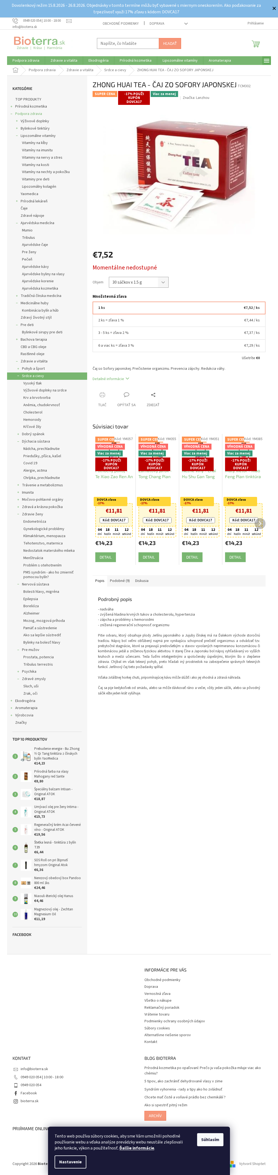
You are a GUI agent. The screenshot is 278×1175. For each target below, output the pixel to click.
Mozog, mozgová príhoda (44, 620)
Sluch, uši (31, 686)
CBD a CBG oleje (33, 347)
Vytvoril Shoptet (252, 1164)
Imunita (28, 492)
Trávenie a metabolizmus (42, 485)
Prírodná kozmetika (31, 106)
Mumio (27, 230)
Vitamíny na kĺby (35, 143)
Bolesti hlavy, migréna (41, 591)
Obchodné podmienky (121, 23)
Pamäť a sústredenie (40, 628)
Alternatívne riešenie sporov (167, 1035)
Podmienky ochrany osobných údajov (174, 1021)
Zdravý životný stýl (36, 317)
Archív (155, 1115)
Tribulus (28, 237)
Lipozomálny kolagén (39, 186)
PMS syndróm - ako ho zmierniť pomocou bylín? (48, 575)
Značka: (196, 98)
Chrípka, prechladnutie (41, 478)
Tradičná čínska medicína (41, 296)
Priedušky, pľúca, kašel (42, 456)
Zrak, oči (30, 693)
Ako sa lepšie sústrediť (42, 635)
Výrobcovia (24, 715)
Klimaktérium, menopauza (44, 536)
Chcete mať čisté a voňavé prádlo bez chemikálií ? (185, 1097)
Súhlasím (210, 1140)
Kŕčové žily (32, 427)
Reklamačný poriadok (161, 1007)
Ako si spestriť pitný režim (165, 1105)
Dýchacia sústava (36, 441)
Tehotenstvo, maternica (43, 543)
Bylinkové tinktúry (35, 128)
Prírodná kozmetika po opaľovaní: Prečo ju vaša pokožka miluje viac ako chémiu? (202, 1071)
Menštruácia (33, 558)
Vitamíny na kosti (35, 165)
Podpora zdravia (28, 114)
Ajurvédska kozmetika (40, 288)
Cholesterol (32, 412)
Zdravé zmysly (34, 679)
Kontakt (150, 1042)
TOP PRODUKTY (28, 99)
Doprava (157, 23)
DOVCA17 (114, 520)
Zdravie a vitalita (34, 361)
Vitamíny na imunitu (37, 150)
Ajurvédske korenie (38, 281)
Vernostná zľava (157, 994)
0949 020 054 (31, 1085)
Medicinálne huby (35, 303)
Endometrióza (34, 521)
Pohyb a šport (33, 368)
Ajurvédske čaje (35, 244)
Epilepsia (30, 599)
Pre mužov (30, 650)
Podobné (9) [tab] (120, 581)
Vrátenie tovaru (156, 1014)
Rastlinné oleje (33, 354)
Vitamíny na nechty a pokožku (46, 172)
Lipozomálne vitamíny (38, 136)
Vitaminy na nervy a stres (42, 157)
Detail (106, 557)
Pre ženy (29, 252)
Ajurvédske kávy (35, 267)
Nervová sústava (35, 584)
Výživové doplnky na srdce (45, 390)
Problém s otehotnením (42, 565)
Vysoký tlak (32, 383)
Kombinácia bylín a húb (40, 310)
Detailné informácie (108, 379)
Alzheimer (31, 613)
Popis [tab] (100, 581)
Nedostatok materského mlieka (49, 550)
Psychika (29, 671)
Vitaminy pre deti (35, 179)
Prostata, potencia (38, 657)
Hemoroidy (32, 419)
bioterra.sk (30, 1101)
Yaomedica (29, 194)
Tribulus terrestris (38, 664)
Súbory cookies (157, 1028)
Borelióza (31, 606)
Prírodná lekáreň (34, 201)
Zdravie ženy (32, 514)
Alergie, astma (35, 470)
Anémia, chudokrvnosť (41, 405)
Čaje (24, 208)
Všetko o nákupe (158, 1000)
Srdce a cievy (33, 376)
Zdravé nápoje (32, 215)
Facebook (29, 1093)
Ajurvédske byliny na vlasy (43, 274)
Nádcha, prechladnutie (41, 449)
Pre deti (27, 325)
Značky (21, 722)
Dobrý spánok (33, 434)
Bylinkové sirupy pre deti (42, 332)
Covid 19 (30, 463)
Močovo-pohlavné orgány (42, 499)
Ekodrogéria (25, 701)
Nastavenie (70, 1162)
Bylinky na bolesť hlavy (41, 642)
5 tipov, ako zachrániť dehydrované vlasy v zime (183, 1081)
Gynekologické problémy (43, 529)
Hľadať (170, 43)
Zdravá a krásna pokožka (42, 507)
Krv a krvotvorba (36, 397)
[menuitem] (26, 60)
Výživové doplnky (35, 121)
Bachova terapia (34, 339)
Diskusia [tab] (142, 581)
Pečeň (27, 259)
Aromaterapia (26, 708)
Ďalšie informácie (136, 1148)
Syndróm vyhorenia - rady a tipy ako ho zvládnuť (183, 1089)
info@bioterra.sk (34, 1069)
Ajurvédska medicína (37, 223)
